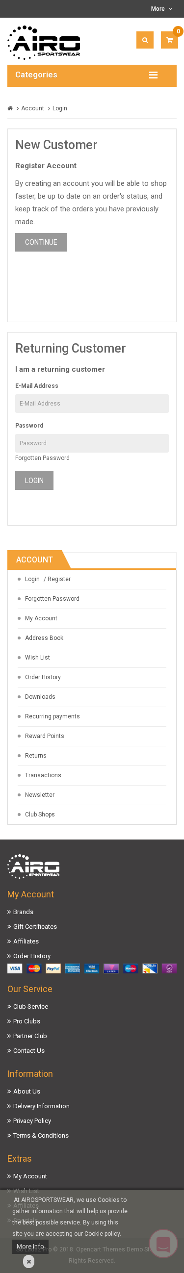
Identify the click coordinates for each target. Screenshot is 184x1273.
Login (60, 108)
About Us (26, 1091)
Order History (43, 677)
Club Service (30, 1006)
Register (59, 579)
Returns (36, 755)
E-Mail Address (36, 385)
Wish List (37, 657)
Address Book (44, 638)
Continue (41, 242)
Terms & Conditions (41, 1135)
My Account (41, 618)
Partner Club (30, 1036)
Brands (23, 912)
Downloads (40, 696)
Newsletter (39, 794)
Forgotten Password (42, 458)
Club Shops (40, 814)
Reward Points (44, 736)
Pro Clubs (26, 1021)
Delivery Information (41, 1106)
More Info (30, 1246)
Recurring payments (52, 716)
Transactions (43, 775)
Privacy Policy (32, 1120)
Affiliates (26, 941)
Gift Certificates (35, 926)
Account (32, 108)
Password (29, 425)
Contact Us (29, 1050)
